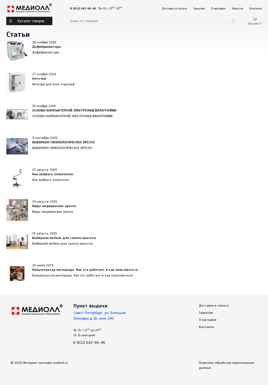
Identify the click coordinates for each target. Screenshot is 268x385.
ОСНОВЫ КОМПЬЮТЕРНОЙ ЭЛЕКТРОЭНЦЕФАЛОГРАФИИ (74, 110)
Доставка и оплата (174, 8)
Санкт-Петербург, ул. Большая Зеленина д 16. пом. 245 (99, 315)
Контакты (255, 8)
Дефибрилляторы (46, 47)
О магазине (218, 8)
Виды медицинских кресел (54, 206)
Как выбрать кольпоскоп (52, 174)
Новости (237, 8)
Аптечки (39, 78)
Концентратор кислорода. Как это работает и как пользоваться (85, 270)
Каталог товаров (31, 21)
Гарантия (199, 8)
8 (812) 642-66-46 (89, 342)
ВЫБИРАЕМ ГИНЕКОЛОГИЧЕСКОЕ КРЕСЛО (63, 142)
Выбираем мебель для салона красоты (64, 238)
